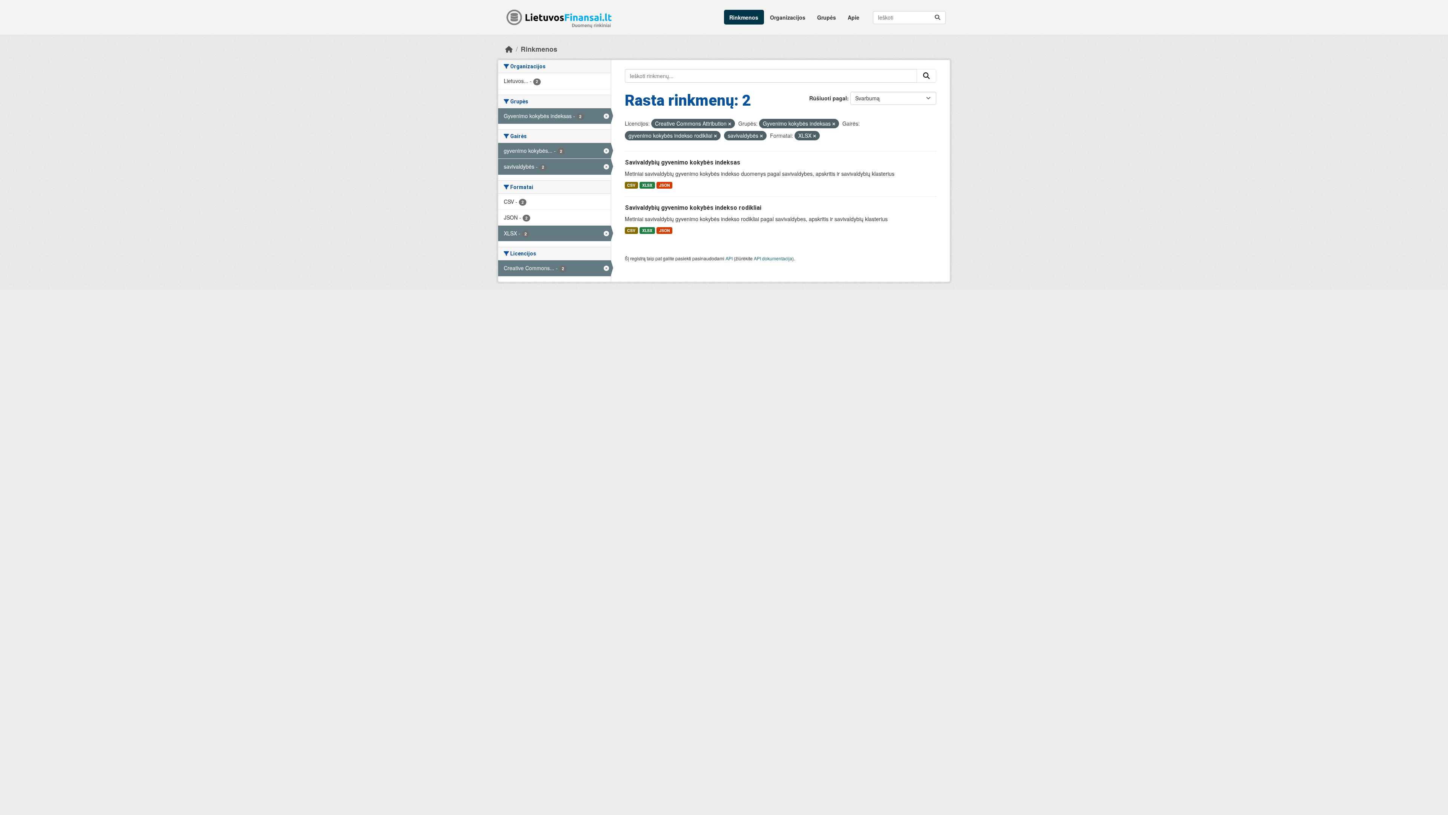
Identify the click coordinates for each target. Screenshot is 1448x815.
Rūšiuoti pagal (828, 98)
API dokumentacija (773, 258)
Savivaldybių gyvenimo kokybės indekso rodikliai (693, 207)
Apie (853, 17)
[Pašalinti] (729, 124)
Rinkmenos (743, 17)
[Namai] (509, 49)
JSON (664, 185)
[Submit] (937, 17)
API (729, 258)
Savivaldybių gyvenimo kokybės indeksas (682, 162)
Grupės (826, 17)
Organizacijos (787, 17)
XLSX (647, 185)
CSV (631, 185)
